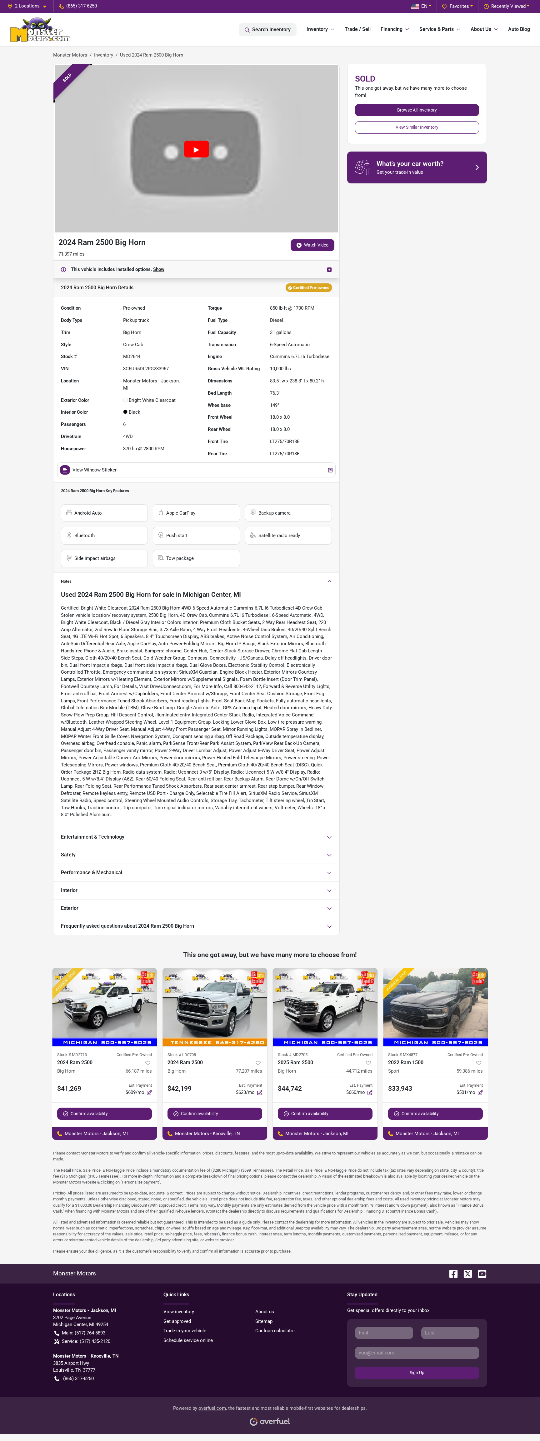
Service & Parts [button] (436, 29)
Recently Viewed (508, 6)
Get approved (177, 1321)
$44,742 (290, 1088)
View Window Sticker (94, 470)
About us (264, 1311)
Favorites (459, 6)
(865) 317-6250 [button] (81, 6)
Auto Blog (519, 29)
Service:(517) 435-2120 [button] (86, 1341)
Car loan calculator (275, 1331)
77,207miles (249, 1071)
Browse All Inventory (417, 109)
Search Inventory (271, 29)
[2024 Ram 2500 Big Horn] (104, 1007)
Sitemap (263, 1321)
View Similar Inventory (417, 127)
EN (424, 6)
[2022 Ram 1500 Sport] (435, 1007)
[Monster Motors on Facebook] (451, 1273)
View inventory (178, 1311)
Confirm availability (89, 1113)
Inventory (103, 55)
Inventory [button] (317, 29)
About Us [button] (481, 29)
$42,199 (180, 1088)
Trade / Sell (358, 29)
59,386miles (470, 1071)
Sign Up (417, 1372)
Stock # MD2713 (72, 1054)
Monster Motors (70, 55)
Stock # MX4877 (403, 1054)
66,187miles (139, 1071)
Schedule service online (188, 1340)
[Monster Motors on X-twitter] (465, 1273)
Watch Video (316, 244)
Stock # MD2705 (293, 1054)
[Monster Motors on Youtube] (479, 1273)
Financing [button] (391, 29)
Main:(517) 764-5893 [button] (83, 1333)
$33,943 (400, 1088)
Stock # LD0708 (182, 1054)
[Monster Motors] (40, 29)
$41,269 (69, 1088)
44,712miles (359, 1071)
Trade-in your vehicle (184, 1331)
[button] (29, 6)
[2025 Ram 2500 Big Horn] (325, 1007)
